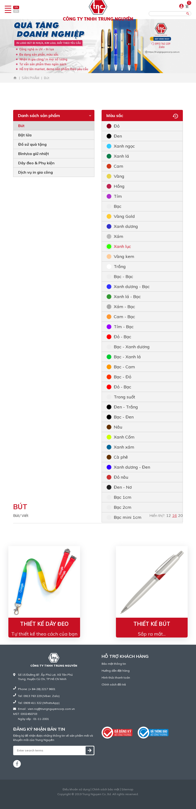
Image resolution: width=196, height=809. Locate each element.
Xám (118, 236)
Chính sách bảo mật (105, 789)
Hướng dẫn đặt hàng (116, 670)
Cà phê (121, 457)
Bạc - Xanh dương (132, 346)
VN (16, 7)
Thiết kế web (88, 798)
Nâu (118, 427)
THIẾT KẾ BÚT (151, 624)
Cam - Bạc (124, 316)
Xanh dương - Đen (132, 467)
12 (168, 515)
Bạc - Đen (124, 417)
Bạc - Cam (124, 367)
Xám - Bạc (124, 306)
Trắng (120, 266)
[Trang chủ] (15, 78)
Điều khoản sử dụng (76, 789)
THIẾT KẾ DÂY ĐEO (44, 624)
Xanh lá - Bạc (127, 296)
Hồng (119, 186)
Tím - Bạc (124, 326)
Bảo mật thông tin (114, 663)
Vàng (119, 176)
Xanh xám (124, 447)
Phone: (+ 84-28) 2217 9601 (36, 689)
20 (180, 515)
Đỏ (117, 126)
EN (16, 11)
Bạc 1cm (122, 497)
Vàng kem (124, 256)
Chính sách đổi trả (114, 684)
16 (174, 515)
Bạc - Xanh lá (127, 356)
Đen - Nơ (123, 487)
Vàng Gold (124, 216)
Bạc (117, 206)
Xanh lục (122, 246)
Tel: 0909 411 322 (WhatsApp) (39, 703)
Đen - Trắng (126, 407)
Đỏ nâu (121, 477)
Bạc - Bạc (123, 276)
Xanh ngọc (124, 146)
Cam (118, 166)
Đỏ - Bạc (122, 336)
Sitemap (127, 789)
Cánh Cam (110, 798)
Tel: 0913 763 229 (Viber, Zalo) (39, 696)
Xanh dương (126, 226)
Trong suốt (124, 397)
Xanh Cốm (124, 437)
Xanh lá (121, 156)
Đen (118, 136)
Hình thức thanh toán (116, 677)
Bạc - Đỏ (122, 377)
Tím (118, 196)
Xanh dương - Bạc (132, 286)
